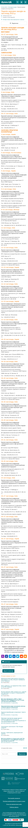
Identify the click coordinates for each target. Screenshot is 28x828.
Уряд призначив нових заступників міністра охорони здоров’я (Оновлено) (13, 707)
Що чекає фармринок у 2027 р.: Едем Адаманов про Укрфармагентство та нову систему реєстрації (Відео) (12, 700)
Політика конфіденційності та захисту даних (14, 801)
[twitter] (17, 656)
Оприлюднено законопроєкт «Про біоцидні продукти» (12, 727)
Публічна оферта (14, 807)
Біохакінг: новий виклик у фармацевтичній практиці (12, 733)
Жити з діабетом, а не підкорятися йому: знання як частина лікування (13, 686)
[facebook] (6, 656)
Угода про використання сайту (14, 804)
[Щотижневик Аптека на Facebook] (26, 748)
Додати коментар (8, 671)
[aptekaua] (25, 656)
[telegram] (10, 656)
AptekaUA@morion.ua (20, 825)
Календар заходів (6, 19)
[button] (17, 2)
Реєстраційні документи (14, 798)
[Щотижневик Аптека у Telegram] (24, 748)
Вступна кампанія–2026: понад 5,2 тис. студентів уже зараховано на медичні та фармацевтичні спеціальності (13, 693)
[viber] (2, 656)
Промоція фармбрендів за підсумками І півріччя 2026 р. (13, 712)
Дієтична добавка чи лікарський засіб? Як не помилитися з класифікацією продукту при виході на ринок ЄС (12, 740)
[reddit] (21, 656)
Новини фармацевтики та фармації (17, 19)
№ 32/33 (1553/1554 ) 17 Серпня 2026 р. (10, 702)
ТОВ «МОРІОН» (12, 825)
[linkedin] (14, 656)
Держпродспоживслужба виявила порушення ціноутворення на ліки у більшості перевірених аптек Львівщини (13, 680)
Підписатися (22, 754)
